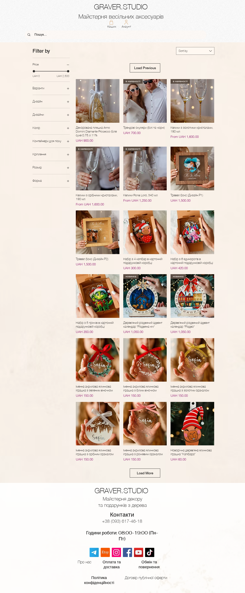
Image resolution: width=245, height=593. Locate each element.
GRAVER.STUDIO (121, 7)
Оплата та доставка (112, 564)
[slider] (34, 71)
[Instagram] (116, 552)
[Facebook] (127, 552)
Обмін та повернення (149, 564)
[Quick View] (97, 101)
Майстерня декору (122, 498)
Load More (145, 473)
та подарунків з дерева (122, 505)
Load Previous (145, 68)
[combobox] (195, 51)
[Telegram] (94, 552)
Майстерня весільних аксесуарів (121, 16)
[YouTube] (138, 552)
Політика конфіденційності (99, 580)
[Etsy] (105, 552)
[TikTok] (149, 552)
